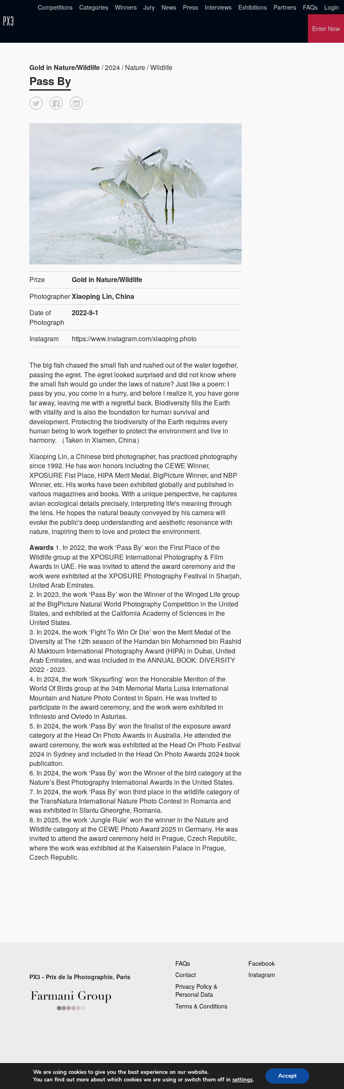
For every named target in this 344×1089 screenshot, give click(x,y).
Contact (185, 974)
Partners (285, 7)
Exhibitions (252, 7)
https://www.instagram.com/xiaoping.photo (134, 338)
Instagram (261, 974)
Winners (126, 7)
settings (242, 1080)
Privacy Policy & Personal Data (196, 990)
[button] (36, 103)
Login (331, 7)
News (169, 7)
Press (190, 7)
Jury (149, 7)
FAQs (310, 7)
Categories (93, 7)
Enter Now (326, 28)
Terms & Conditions (201, 1006)
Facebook (261, 963)
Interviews (218, 7)
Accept (287, 1076)
